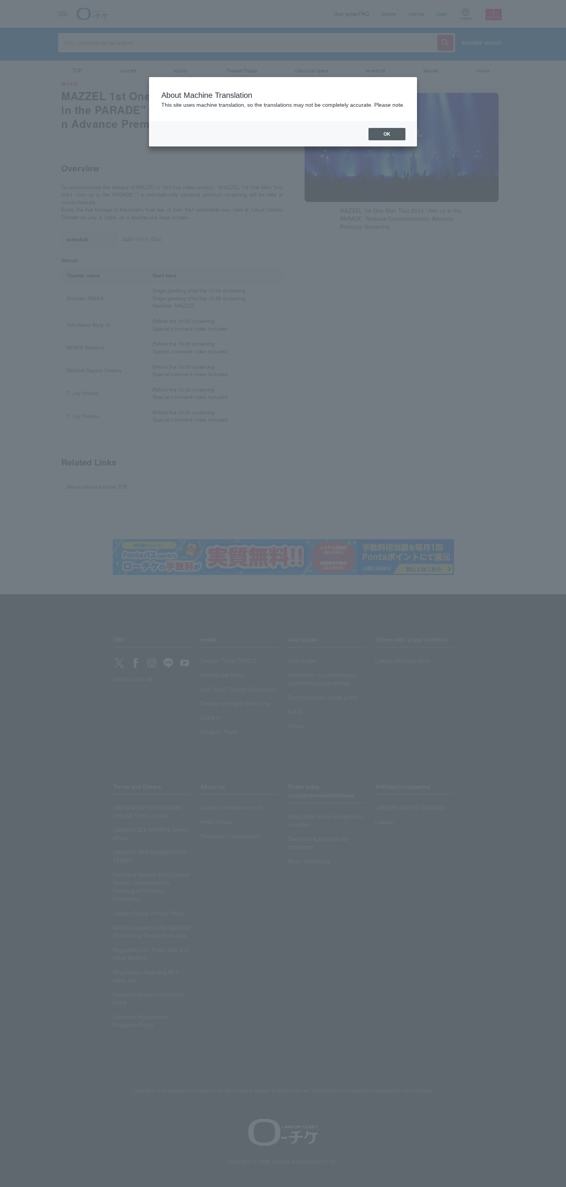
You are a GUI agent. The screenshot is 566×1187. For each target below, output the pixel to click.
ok (386, 134)
